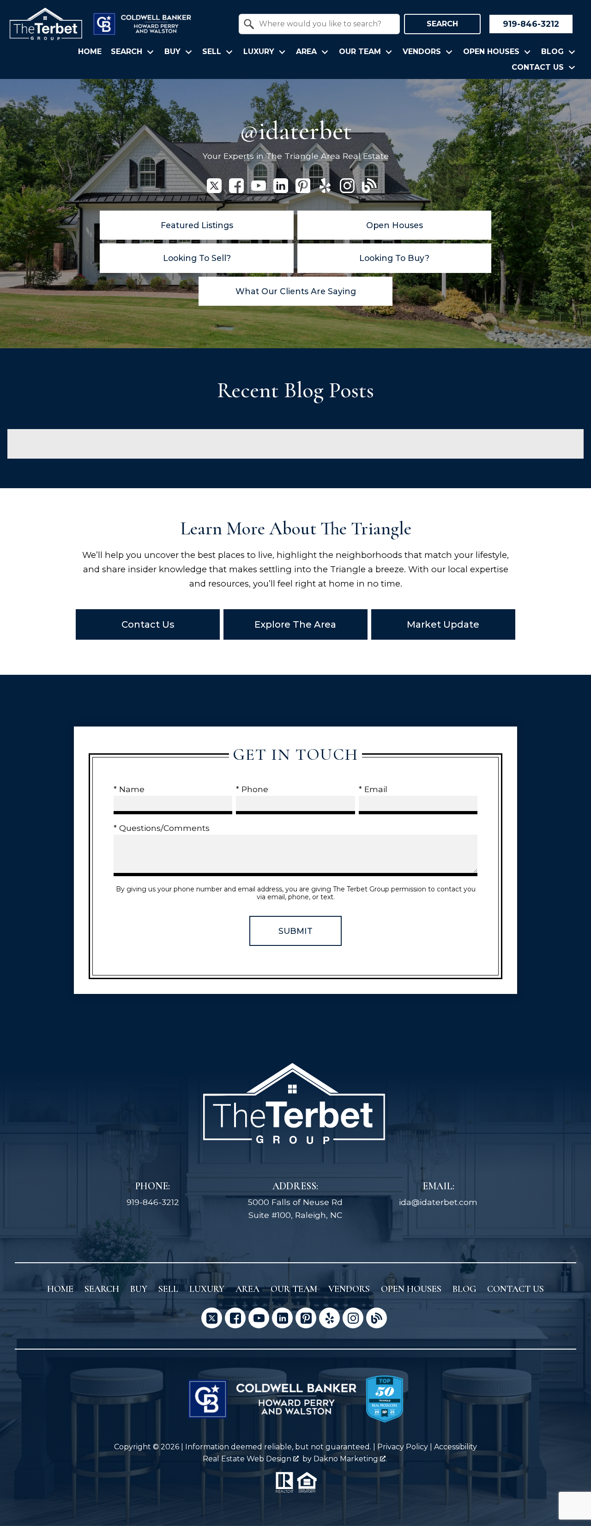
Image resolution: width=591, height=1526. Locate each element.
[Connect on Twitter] (214, 190)
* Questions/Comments (162, 828)
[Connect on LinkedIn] (280, 190)
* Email (373, 789)
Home (90, 51)
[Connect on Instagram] (347, 190)
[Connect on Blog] (369, 190)
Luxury (206, 1289)
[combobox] (319, 24)
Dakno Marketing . (350, 1458)
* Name (129, 789)
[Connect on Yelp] (325, 190)
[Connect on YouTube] (258, 190)
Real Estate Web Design (248, 1458)
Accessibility (455, 1446)
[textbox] (324, 24)
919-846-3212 (153, 1202)
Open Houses (394, 225)
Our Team (294, 1289)
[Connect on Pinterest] (303, 190)
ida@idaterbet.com (438, 1202)
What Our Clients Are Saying (295, 291)
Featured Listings (197, 225)
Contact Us (515, 1289)
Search (442, 23)
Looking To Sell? (197, 258)
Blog (464, 1289)
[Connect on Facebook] (236, 190)
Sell (168, 1289)
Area (247, 1289)
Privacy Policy (402, 1446)
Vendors (349, 1289)
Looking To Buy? (394, 258)
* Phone (252, 789)
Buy (138, 1289)
